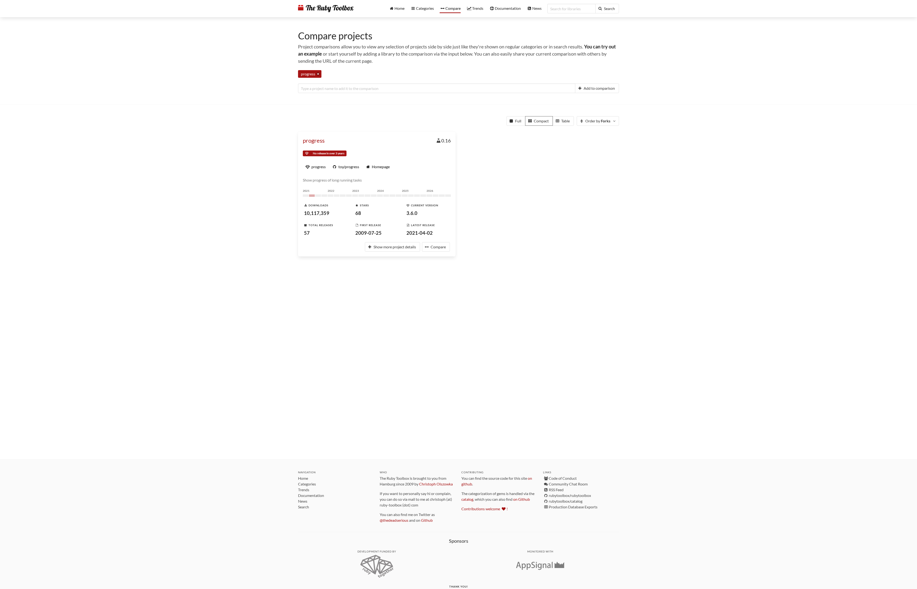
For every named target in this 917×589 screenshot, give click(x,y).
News (302, 501)
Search (303, 507)
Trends (303, 489)
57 (307, 233)
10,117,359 (316, 213)
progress (314, 140)
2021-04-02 (419, 233)
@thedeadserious (394, 520)
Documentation (311, 495)
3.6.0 (411, 213)
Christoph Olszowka (436, 484)
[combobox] (436, 88)
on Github (521, 499)
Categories (307, 484)
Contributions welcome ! (484, 508)
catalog (467, 499)
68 (358, 213)
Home (303, 478)
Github (427, 520)
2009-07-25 (368, 233)
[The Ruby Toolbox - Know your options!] (326, 8)
